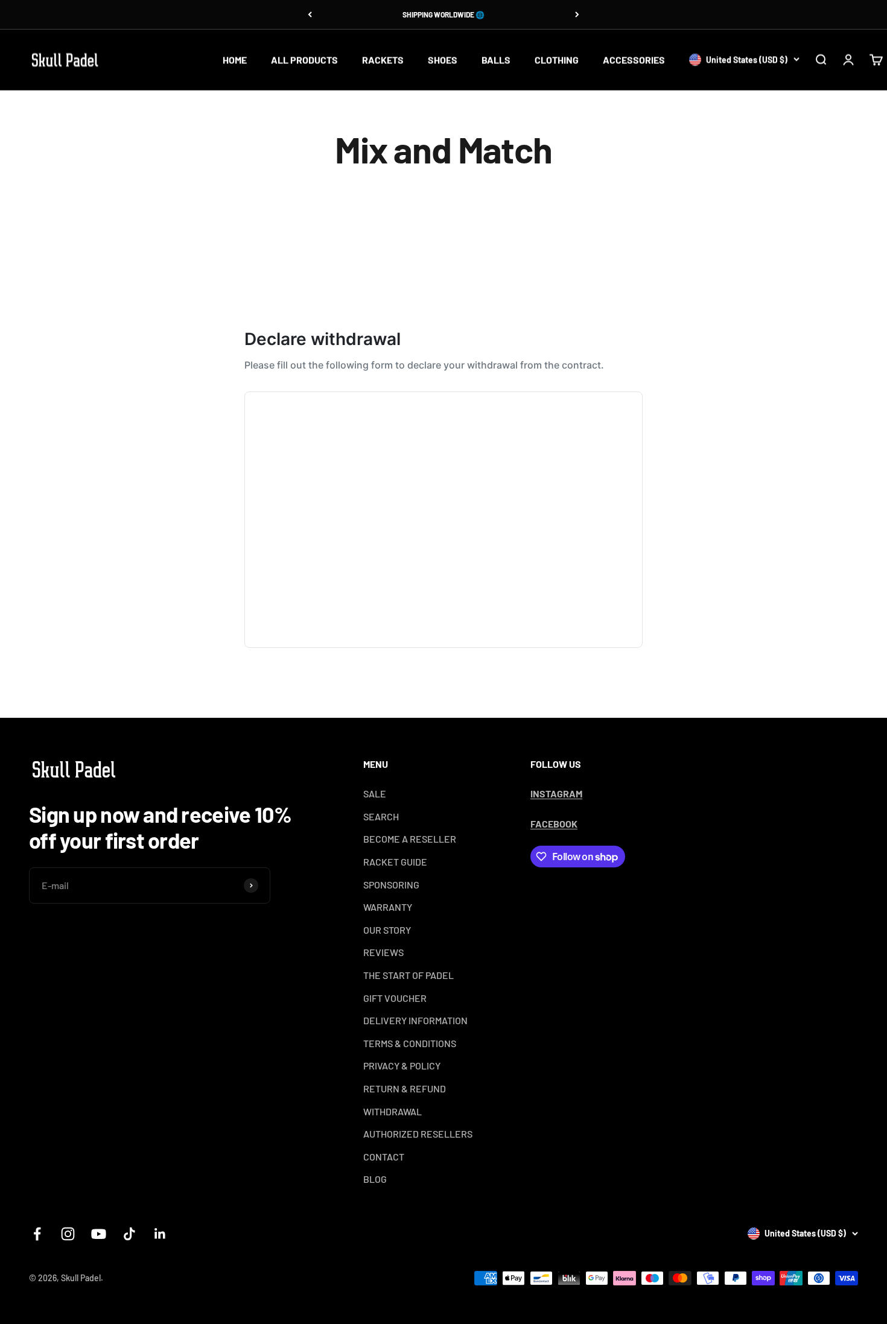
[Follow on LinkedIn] (160, 1234)
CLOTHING (557, 59)
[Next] (577, 14)
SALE (374, 793)
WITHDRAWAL (392, 1111)
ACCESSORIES (634, 59)
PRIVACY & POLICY (401, 1065)
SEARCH (381, 816)
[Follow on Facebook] (37, 1234)
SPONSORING (391, 884)
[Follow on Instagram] (68, 1234)
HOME (235, 59)
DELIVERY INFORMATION (415, 1020)
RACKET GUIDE (395, 861)
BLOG (375, 1179)
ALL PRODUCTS (304, 59)
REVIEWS (383, 952)
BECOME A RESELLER (409, 838)
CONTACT (383, 1156)
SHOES (442, 59)
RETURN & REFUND (404, 1088)
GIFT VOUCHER (395, 998)
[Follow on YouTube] (99, 1234)
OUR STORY (387, 930)
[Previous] (310, 14)
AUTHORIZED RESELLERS (417, 1133)
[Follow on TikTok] (129, 1234)
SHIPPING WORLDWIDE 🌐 (443, 14)
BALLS (496, 59)
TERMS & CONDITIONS (409, 1043)
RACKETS (383, 59)
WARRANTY (387, 907)
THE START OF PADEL (408, 975)
